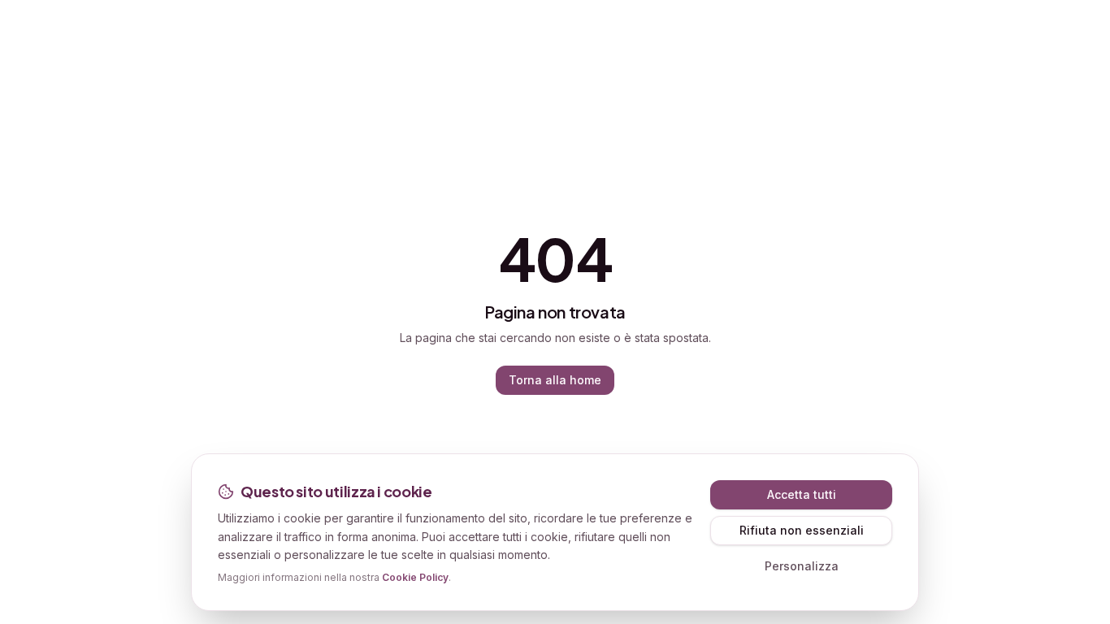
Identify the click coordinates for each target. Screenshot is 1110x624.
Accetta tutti (801, 494)
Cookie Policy (415, 577)
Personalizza (802, 566)
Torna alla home (555, 380)
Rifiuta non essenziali (801, 530)
